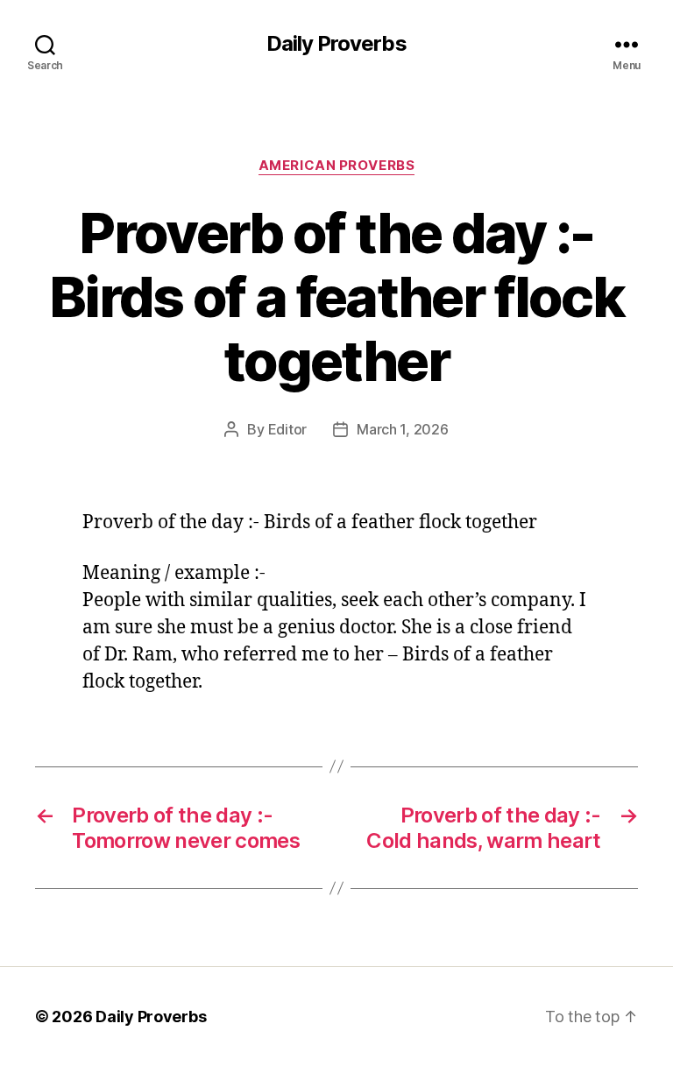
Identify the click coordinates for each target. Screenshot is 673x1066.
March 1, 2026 (403, 429)
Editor (287, 429)
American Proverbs (336, 165)
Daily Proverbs (336, 43)
